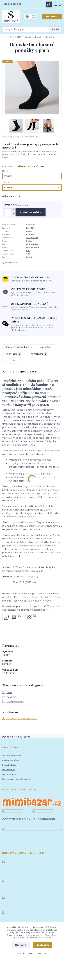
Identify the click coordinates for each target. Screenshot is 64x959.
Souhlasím (43, 945)
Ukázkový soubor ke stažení (21, 718)
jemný (29, 257)
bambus (30, 234)
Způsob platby (9, 765)
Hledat (55, 29)
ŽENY (19, 37)
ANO (28, 251)
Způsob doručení (10, 760)
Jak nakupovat (9, 774)
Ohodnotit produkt (29, 137)
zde (44, 953)
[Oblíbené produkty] (27, 16)
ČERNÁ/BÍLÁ (32, 244)
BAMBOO (12, 697)
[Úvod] (12, 16)
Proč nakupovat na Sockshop (16, 779)
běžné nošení (32, 247)
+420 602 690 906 (11, 4)
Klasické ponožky (15, 701)
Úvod (12, 37)
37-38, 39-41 (32, 238)
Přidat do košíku (30, 212)
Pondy (29, 231)
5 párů (29, 241)
